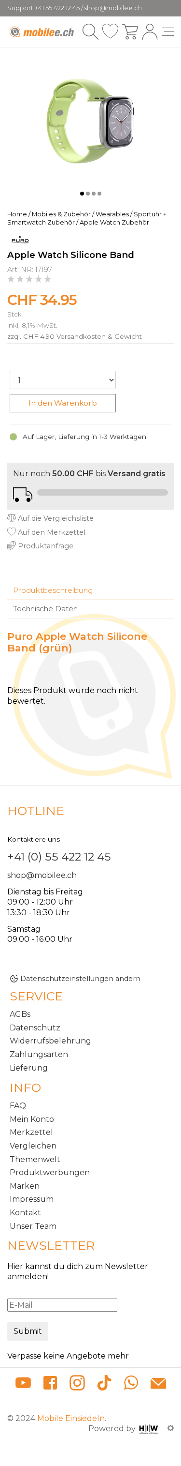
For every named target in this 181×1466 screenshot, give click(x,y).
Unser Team (33, 1226)
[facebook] (50, 1384)
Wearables (112, 214)
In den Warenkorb (62, 403)
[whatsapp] (131, 1384)
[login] (150, 32)
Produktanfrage (44, 546)
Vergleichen (33, 1145)
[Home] (42, 31)
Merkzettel (31, 1132)
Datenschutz (35, 1027)
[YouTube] (23, 1384)
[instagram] (77, 1384)
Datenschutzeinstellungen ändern (80, 978)
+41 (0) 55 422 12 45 (59, 856)
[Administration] (170, 1428)
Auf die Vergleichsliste (55, 518)
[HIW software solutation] (150, 1428)
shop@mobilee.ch (42, 875)
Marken (25, 1186)
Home (17, 214)
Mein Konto (32, 1119)
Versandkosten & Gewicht (99, 336)
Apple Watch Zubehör (114, 222)
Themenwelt (35, 1159)
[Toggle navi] (168, 32)
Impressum (32, 1199)
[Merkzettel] (110, 32)
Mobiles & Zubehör (61, 214)
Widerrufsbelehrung (50, 1040)
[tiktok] (104, 1384)
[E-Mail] (158, 1384)
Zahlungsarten (39, 1054)
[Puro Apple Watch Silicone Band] (90, 121)
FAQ (18, 1105)
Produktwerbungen (50, 1172)
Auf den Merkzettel (50, 532)
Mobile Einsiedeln (71, 1418)
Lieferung (29, 1068)
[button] (82, 194)
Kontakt (25, 1212)
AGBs (20, 1014)
